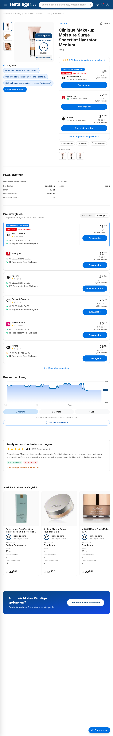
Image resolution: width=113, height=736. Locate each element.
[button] (34, 42)
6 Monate (56, 412)
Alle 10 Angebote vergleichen (83, 136)
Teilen (107, 23)
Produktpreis (102, 215)
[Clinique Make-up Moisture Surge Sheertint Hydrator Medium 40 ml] (62, 156)
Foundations (58, 13)
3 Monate (20, 412)
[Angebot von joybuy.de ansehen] (84, 101)
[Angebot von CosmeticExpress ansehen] (56, 306)
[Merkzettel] (102, 4)
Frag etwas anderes (15, 89)
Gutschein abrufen (84, 128)
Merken (84, 143)
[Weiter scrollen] (108, 531)
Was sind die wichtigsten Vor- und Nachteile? (25, 77)
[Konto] (107, 4)
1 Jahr (92, 412)
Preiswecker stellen (58, 422)
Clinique (63, 23)
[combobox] (66, 5)
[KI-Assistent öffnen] (97, 4)
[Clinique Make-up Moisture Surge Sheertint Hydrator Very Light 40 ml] (71, 156)
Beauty (18, 13)
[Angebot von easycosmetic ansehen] (84, 78)
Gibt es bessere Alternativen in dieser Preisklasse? (28, 83)
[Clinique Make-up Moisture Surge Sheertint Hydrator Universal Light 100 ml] (80, 156)
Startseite (7, 13)
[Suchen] (90, 5)
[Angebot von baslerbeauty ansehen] (56, 330)
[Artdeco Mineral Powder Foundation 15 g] (59, 533)
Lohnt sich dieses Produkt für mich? (21, 70)
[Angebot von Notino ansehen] (56, 353)
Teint (48, 13)
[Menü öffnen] (5, 4)
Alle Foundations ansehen (85, 602)
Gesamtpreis (87, 215)
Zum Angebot (84, 85)
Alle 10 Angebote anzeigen (56, 368)
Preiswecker (100, 143)
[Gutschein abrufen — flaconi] (84, 122)
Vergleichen (68, 143)
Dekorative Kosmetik (33, 13)
